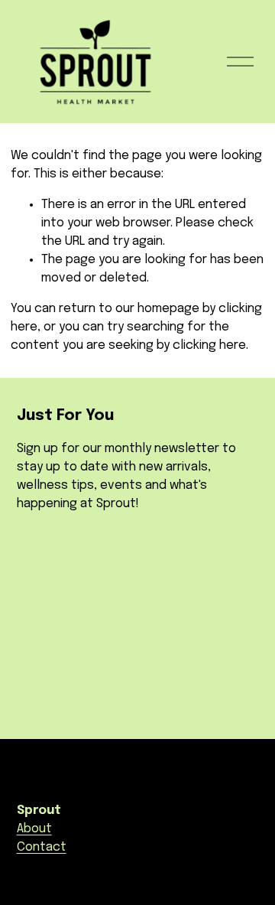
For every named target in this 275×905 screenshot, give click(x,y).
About (34, 828)
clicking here (209, 345)
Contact (41, 847)
